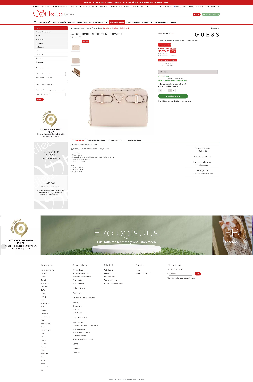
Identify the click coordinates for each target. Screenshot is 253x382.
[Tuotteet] (34, 22)
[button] (76, 37)
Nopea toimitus (202, 148)
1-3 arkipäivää (202, 151)
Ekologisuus (202, 170)
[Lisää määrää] (174, 90)
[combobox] (132, 14)
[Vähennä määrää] (160, 90)
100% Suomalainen (202, 165)
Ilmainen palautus (202, 156)
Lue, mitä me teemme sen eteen (202, 173)
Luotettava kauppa (202, 162)
